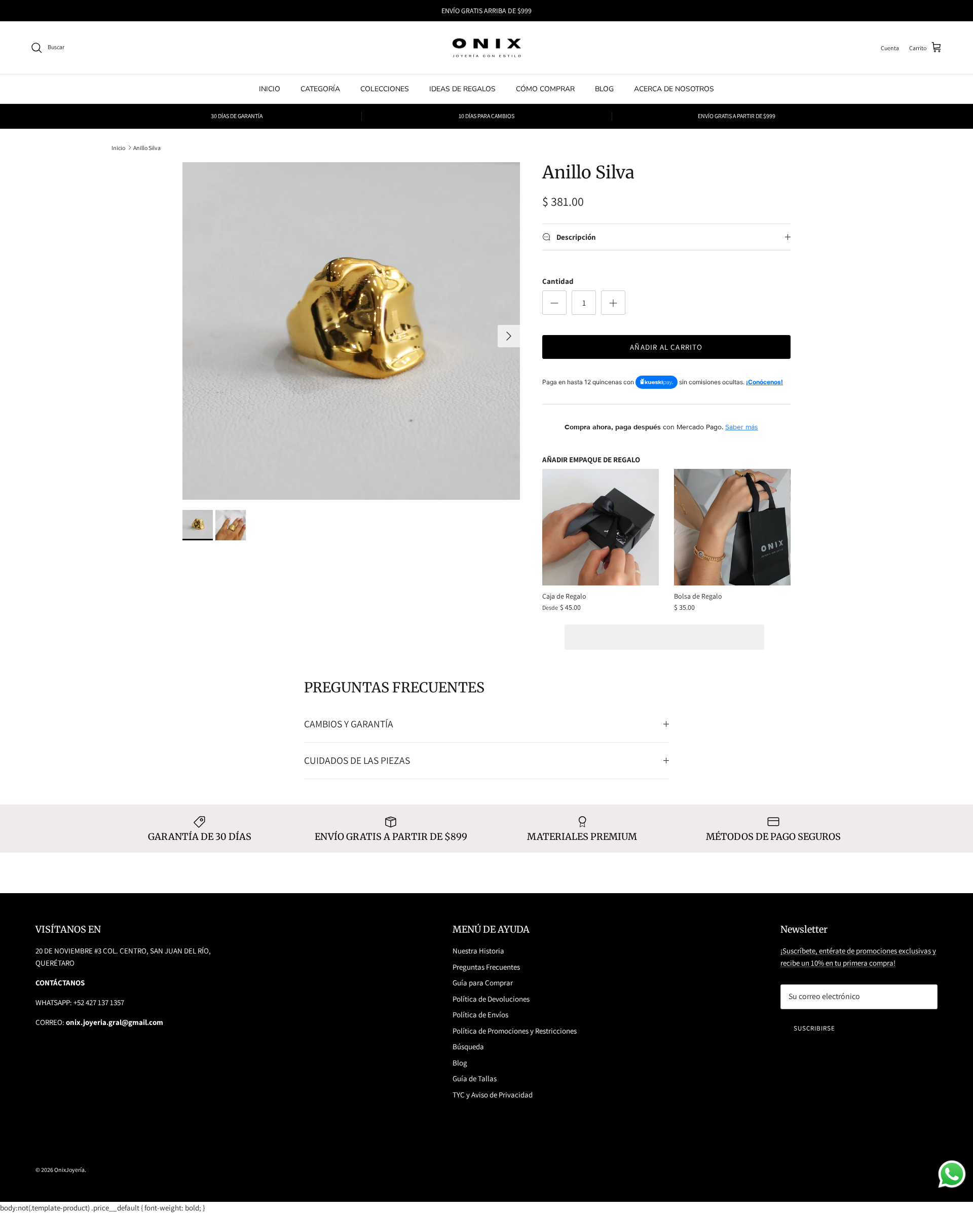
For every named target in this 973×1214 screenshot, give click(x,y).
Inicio (118, 147)
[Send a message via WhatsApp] (952, 1174)
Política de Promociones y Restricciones (515, 1031)
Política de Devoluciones (491, 999)
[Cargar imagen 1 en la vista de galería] (351, 331)
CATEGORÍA (320, 89)
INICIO (269, 89)
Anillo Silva (147, 147)
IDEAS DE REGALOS (462, 89)
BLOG (604, 89)
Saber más (741, 427)
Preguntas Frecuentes (486, 967)
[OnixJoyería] (486, 47)
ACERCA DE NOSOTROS (674, 89)
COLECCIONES (384, 89)
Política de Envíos (480, 1014)
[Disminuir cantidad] (554, 302)
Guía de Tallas (475, 1078)
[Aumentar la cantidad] (613, 302)
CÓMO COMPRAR (545, 89)
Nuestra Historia (478, 950)
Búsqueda (468, 1046)
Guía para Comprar (483, 982)
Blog (460, 1063)
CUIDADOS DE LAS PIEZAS (357, 760)
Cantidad (558, 281)
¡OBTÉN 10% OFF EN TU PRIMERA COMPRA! (486, 11)
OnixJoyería (69, 1169)
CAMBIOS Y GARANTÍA (348, 723)
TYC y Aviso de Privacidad (493, 1094)
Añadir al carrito (666, 347)
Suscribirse (814, 1028)
